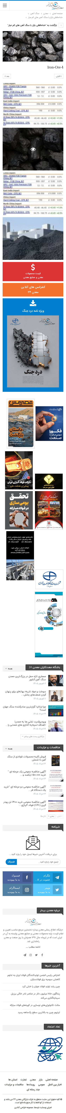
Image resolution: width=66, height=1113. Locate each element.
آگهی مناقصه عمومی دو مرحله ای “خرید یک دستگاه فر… (25, 788)
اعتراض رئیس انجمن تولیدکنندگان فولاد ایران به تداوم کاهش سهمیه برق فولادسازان (33, 977)
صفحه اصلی (52, 1080)
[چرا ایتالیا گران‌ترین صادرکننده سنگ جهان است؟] (55, 711)
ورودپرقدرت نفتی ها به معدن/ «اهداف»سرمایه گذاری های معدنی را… (25, 723)
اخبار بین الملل (55, 1085)
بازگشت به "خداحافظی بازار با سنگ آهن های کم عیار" (32, 25)
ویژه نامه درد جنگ (33, 311)
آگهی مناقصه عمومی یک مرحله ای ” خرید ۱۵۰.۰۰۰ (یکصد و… (27, 773)
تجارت (23, 1080)
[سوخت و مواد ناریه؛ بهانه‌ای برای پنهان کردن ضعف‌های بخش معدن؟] (55, 695)
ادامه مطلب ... (33, 947)
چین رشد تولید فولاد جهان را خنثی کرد (41, 987)
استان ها (12, 1080)
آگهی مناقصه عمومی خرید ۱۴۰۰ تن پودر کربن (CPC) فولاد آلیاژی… (25, 803)
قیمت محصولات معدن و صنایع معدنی (33, 275)
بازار (40, 1080)
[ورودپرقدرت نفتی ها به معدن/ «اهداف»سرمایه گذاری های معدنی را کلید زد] (55, 726)
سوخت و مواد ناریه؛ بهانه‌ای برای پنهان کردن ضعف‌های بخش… (25, 693)
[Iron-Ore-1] (33, 104)
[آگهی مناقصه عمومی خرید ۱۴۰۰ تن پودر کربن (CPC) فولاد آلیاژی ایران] (55, 806)
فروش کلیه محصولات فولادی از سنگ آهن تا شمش (26, 758)
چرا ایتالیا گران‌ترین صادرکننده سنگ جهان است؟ (24, 708)
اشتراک (11, 862)
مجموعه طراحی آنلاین (23, 1107)
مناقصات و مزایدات (13, 1085)
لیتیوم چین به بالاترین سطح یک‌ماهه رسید (39, 1013)
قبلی (58, 76)
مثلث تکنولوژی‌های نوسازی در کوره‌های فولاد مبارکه (35, 1005)
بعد (7, 76)
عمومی (41, 1085)
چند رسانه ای (33, 1090)
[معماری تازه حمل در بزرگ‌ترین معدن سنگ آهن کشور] (55, 680)
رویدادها (31, 1085)
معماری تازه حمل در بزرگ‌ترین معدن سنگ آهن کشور (27, 678)
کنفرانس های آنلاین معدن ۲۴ (33, 290)
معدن (33, 1080)
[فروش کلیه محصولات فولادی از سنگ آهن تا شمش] (55, 761)
